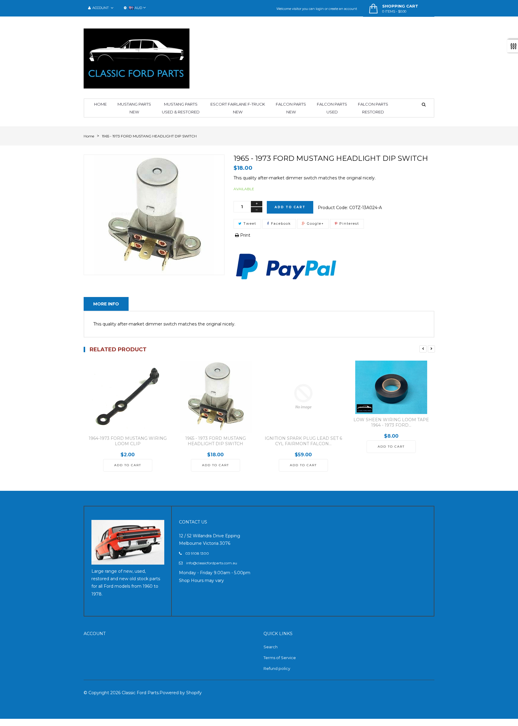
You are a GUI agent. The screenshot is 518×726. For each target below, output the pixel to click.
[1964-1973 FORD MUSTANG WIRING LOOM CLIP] (127, 397)
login (320, 9)
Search (270, 646)
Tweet (249, 223)
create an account (343, 9)
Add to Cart (290, 207)
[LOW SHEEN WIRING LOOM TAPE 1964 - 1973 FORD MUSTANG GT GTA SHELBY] (391, 387)
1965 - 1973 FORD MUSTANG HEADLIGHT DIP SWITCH (215, 441)
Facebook (280, 223)
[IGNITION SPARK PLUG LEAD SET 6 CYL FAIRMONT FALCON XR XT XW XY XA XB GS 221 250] (303, 397)
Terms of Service (279, 657)
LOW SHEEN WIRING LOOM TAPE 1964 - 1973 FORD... (391, 422)
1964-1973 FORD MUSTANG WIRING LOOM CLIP (128, 441)
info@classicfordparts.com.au (211, 563)
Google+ (314, 223)
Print (244, 235)
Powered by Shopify (180, 692)
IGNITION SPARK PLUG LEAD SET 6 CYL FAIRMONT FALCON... (303, 441)
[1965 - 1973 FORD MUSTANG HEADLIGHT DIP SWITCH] (215, 397)
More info (106, 304)
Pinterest (348, 223)
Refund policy (276, 668)
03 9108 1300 (197, 553)
